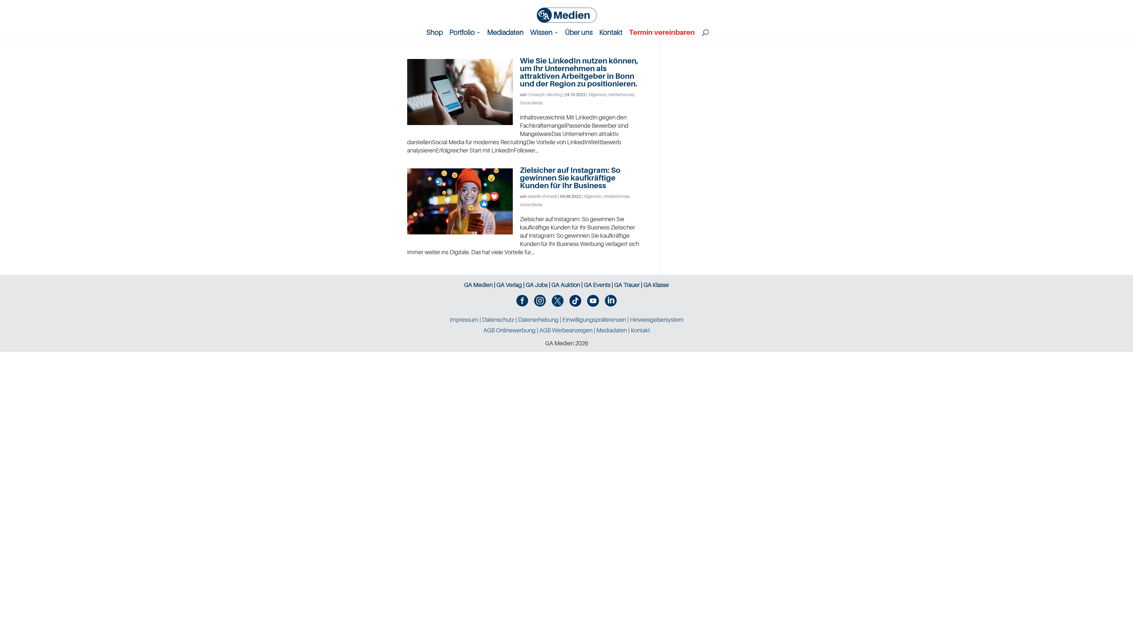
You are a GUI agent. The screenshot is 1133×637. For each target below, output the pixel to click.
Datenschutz (498, 319)
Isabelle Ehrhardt (542, 196)
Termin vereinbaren (662, 33)
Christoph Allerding (545, 94)
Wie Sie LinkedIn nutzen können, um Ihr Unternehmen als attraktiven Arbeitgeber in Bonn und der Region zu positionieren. (579, 72)
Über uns (579, 33)
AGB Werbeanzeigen (565, 330)
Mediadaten (505, 33)
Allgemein (597, 94)
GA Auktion (565, 284)
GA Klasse (656, 284)
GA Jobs (537, 284)
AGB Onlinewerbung (509, 330)
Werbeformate (621, 94)
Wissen (541, 33)
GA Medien (478, 284)
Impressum (464, 319)
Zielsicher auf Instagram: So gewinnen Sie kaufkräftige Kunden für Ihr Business (570, 177)
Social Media (531, 102)
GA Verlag (509, 284)
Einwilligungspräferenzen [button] (594, 319)
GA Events (597, 284)
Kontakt (611, 33)
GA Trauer (627, 284)
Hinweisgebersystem (657, 319)
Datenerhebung (538, 319)
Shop (434, 33)
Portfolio (462, 33)
